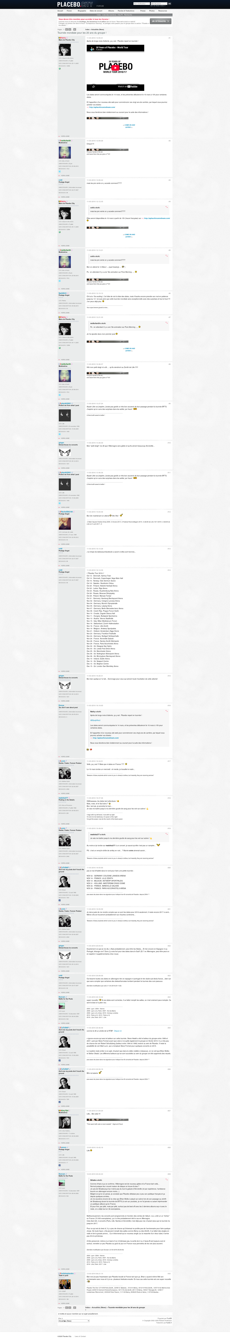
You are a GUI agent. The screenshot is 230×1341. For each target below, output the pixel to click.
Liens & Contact (80, 1336)
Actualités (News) (97, 29)
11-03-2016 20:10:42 (95, 997)
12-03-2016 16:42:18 (95, 1147)
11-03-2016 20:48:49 (95, 1027)
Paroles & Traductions (126, 11)
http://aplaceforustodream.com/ (102, 107)
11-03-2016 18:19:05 (95, 705)
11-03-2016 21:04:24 (95, 1110)
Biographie (82, 11)
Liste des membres (109, 15)
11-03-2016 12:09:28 (95, 140)
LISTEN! (128, 127)
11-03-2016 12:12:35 (95, 201)
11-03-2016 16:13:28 (95, 548)
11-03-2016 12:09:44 (95, 180)
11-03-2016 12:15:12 (95, 293)
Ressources (162, 11)
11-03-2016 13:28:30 (95, 442)
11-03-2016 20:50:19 (95, 1069)
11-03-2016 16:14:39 (95, 570)
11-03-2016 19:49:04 (95, 828)
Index (99, 15)
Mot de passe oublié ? (158, 6)
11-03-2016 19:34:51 (95, 761)
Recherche (128, 15)
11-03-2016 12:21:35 (95, 317)
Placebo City (75, 6)
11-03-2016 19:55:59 (95, 909)
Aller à (60, 1318)
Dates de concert (96, 11)
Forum (69, 11)
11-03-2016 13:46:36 (95, 472)
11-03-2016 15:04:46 (95, 512)
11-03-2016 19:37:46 (95, 798)
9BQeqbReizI (95, 720)
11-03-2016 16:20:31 (95, 676)
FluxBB (169, 1318)
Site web (60, 69)
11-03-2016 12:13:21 (95, 250)
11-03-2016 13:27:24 (95, 403)
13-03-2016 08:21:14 (95, 1273)
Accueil (60, 11)
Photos (152, 11)
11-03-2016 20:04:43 (95, 946)
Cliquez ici (118, 1031)
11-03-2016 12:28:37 (95, 364)
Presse (142, 11)
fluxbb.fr (169, 1322)
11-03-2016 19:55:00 (95, 867)
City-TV (120, 15)
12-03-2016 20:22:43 (95, 1174)
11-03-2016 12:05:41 (95, 38)
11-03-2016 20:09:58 (95, 975)
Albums (111, 11)
